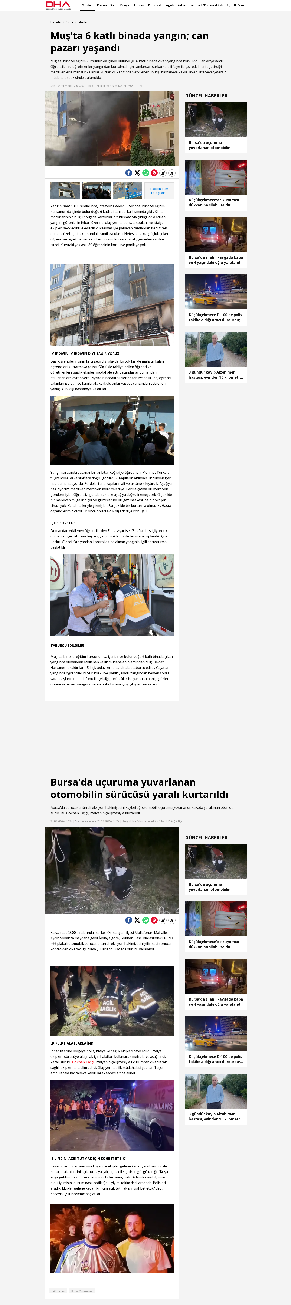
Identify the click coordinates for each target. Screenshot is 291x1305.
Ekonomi (139, 5)
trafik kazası (58, 1291)
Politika (102, 5)
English (169, 5)
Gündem (88, 5)
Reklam (182, 5)
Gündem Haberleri (77, 22)
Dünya (124, 5)
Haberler (55, 22)
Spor (113, 5)
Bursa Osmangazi (82, 1291)
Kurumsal (154, 5)
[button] (58, 163)
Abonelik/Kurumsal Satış (207, 5)
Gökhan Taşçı (77, 813)
